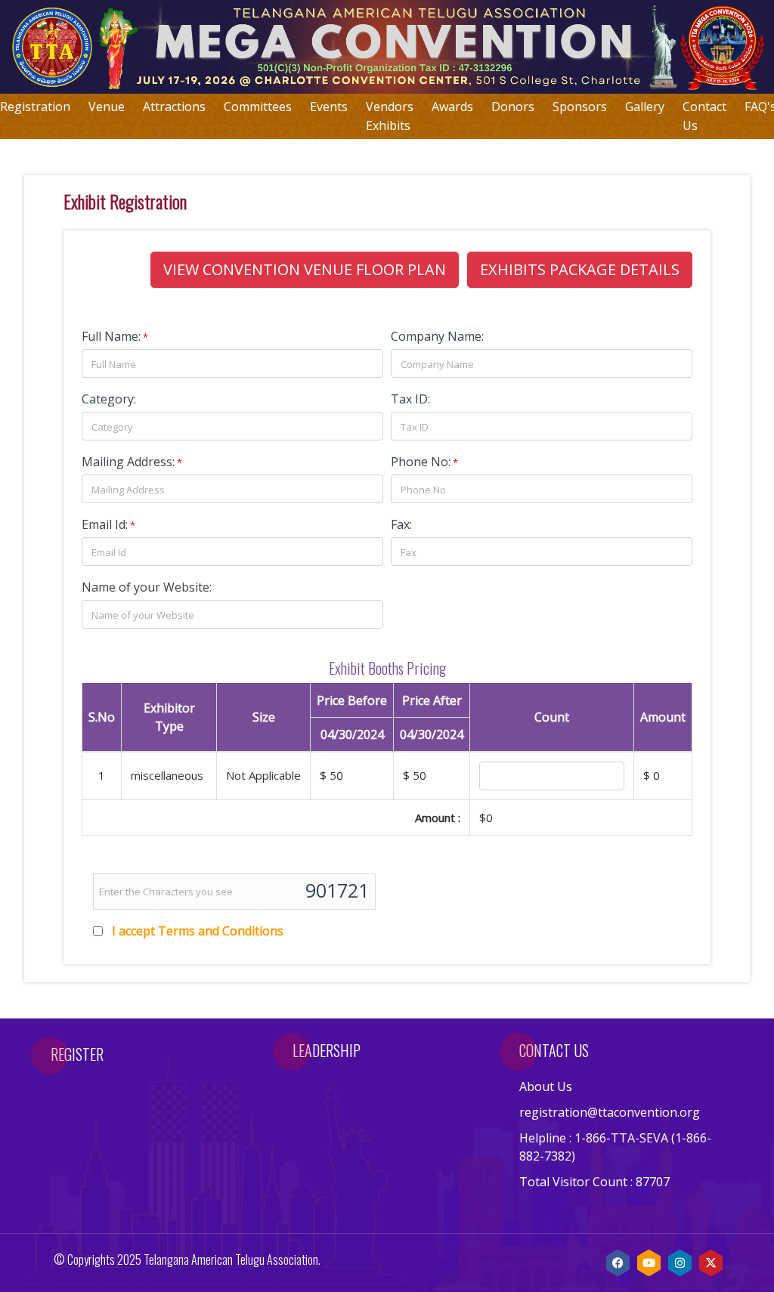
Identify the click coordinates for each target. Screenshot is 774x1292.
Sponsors (580, 106)
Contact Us (704, 116)
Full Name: (111, 336)
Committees (258, 106)
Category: (109, 399)
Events (329, 106)
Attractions (174, 106)
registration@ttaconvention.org (609, 1112)
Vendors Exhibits (389, 116)
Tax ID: (410, 399)
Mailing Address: (128, 461)
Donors (512, 106)
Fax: (401, 524)
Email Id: (105, 524)
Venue (106, 106)
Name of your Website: (147, 587)
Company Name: (437, 336)
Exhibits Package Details (580, 269)
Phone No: (420, 461)
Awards (452, 106)
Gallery (644, 106)
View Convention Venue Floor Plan (304, 269)
